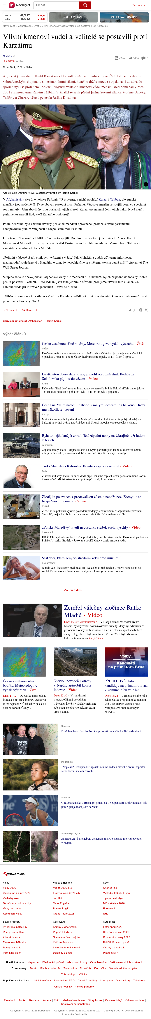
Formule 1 (109, 908)
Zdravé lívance (11, 937)
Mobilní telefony (41, 980)
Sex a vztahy (48, 563)
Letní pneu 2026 (112, 926)
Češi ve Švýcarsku (63, 942)
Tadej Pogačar (61, 903)
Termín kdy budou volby (17, 903)
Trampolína (70, 968)
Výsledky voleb (11, 898)
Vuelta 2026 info (62, 887)
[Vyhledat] (85, 5)
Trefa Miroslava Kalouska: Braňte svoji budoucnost (80, 466)
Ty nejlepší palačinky (15, 926)
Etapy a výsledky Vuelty (66, 892)
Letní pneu (106, 980)
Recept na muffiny (13, 932)
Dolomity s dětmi (62, 952)
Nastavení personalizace (75, 1003)
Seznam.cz (138, 5)
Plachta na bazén (50, 968)
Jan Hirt (57, 898)
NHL (105, 913)
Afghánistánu (15, 199)
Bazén (33, 968)
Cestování (47, 532)
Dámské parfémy (87, 980)
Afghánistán (35, 320)
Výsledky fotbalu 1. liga (116, 892)
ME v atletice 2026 (114, 903)
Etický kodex (95, 1000)
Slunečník (85, 968)
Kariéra (47, 1000)
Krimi (45, 383)
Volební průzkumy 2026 (16, 892)
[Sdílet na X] (146, 310)
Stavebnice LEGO (64, 980)
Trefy (44, 471)
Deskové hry (123, 980)
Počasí (45, 348)
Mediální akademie (74, 1000)
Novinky (7, 56)
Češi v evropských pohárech (126, 962)
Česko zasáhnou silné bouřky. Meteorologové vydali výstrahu (88, 343)
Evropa (46, 414)
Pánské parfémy (84, 986)
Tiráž (57, 1000)
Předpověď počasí (53, 962)
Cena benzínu (98, 962)
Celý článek (96, 638)
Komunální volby (12, 913)
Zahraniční (47, 445)
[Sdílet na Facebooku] (141, 310)
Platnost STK (110, 952)
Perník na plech (12, 952)
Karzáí (103, 199)
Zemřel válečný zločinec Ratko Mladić (102, 611)
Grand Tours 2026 (63, 913)
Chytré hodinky (63, 986)
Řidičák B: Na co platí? (116, 942)
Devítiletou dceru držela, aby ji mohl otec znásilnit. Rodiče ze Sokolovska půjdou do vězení (88, 376)
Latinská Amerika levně (66, 947)
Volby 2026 (9, 887)
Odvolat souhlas (134, 1000)
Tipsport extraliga (113, 898)
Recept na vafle (12, 947)
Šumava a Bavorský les (66, 937)
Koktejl (45, 506)
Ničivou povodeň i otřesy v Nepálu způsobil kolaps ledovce (73, 685)
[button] (75, 146)
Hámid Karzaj (54, 320)
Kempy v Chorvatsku (65, 926)
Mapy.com (33, 962)
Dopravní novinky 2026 (116, 937)
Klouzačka (100, 968)
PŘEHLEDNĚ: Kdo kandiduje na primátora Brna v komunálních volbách (126, 685)
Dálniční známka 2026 (116, 932)
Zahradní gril (68, 974)
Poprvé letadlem (62, 932)
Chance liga (110, 887)
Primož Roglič (61, 908)
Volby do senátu (12, 908)
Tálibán (115, 199)
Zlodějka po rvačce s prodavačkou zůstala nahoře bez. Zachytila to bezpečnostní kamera (91, 499)
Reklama (34, 1000)
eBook (122, 58)
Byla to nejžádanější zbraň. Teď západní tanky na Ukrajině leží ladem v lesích (93, 437)
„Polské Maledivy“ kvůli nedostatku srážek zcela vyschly (85, 527)
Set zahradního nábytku (123, 968)
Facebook (10, 1000)
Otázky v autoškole (114, 947)
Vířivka (83, 974)
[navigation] (4, 5)
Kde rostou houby (77, 962)
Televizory (139, 980)
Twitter (22, 1000)
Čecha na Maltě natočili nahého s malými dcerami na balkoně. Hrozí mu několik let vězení (93, 407)
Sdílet (136, 58)
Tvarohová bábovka (14, 942)
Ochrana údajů (113, 1000)
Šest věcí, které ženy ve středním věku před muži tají (81, 557)
